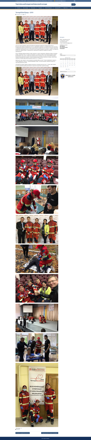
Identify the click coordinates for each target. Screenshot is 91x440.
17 (67, 63)
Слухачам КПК (58, 7)
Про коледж (25, 7)
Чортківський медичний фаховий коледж (31, 4)
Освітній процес (48, 7)
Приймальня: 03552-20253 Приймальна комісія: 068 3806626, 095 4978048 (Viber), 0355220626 (34, 0)
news (25, 14)
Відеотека (65, 7)
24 (67, 65)
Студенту (40, 7)
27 (74, 65)
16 (65, 63)
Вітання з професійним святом (22, 433)
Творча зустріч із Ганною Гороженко (49, 433)
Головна (18, 7)
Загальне (18, 429)
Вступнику (33, 7)
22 (63, 65)
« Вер (66, 69)
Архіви (61, 53)
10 (67, 62)
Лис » (69, 69)
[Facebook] (74, 1)
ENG (71, 7)
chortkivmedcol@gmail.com (60, 0)
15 (63, 63)
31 (67, 66)
